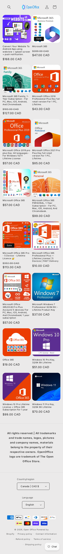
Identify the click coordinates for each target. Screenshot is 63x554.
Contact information (46, 534)
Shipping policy (33, 544)
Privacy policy (25, 534)
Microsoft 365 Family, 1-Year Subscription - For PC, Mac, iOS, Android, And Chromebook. (16, 100)
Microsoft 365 (39, 46)
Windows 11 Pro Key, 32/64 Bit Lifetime (43, 405)
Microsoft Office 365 (14, 200)
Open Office (30, 529)
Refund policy (23, 539)
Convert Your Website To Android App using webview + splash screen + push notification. (16, 50)
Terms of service (42, 539)
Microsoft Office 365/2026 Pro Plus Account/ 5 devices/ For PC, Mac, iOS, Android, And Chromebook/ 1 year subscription (16, 311)
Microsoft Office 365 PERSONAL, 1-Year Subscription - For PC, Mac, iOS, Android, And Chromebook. (44, 205)
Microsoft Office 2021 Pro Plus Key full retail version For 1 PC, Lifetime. (46, 154)
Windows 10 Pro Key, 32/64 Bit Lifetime (43, 361)
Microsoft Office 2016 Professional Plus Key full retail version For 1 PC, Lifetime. (46, 100)
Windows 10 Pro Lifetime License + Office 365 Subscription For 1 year (16, 407)
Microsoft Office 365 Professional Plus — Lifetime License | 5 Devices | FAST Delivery (45, 257)
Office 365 (8, 359)
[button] (9, 7)
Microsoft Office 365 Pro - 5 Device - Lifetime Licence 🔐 (16, 256)
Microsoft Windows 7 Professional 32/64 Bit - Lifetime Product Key (45, 307)
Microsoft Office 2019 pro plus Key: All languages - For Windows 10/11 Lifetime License (16, 154)
